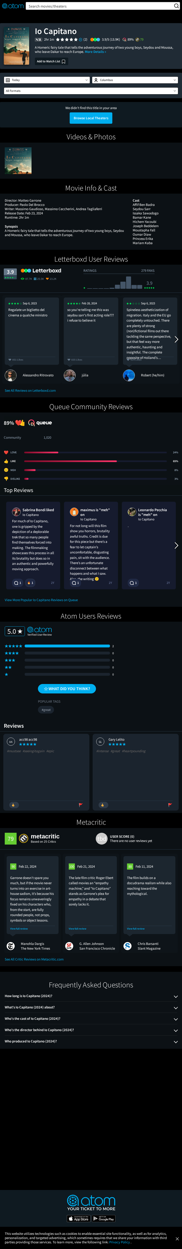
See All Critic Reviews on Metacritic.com (34, 959)
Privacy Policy (120, 1242)
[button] (47, 80)
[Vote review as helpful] (14, 805)
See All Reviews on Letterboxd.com (30, 390)
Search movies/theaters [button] (48, 6)
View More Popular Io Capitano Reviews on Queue (41, 600)
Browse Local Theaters (91, 118)
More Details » (95, 51)
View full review (19, 928)
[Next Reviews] (176, 339)
